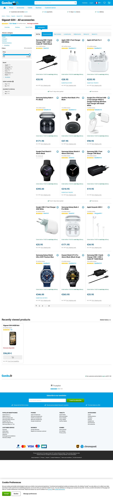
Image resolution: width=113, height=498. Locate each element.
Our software (62, 431)
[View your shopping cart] (109, 3)
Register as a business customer (38, 431)
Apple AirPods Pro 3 (94, 40)
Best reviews (57, 34)
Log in (91, 3)
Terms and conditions (66, 457)
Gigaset (13, 16)
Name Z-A (94, 34)
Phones (33, 412)
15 (49, 305)
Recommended (47, 34)
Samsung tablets (63, 416)
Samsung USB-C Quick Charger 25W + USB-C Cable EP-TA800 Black (95, 257)
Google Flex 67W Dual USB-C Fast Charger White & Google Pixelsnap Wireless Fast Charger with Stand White (97, 101)
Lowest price (67, 34)
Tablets (30, 8)
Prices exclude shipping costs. (73, 453)
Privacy (42, 457)
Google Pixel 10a (6, 421)
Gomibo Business (35, 429)
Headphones (91, 421)
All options (6, 45)
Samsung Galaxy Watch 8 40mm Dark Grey (71, 152)
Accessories (20, 8)
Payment (4, 429)
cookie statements (60, 489)
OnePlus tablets (63, 421)
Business (38, 8)
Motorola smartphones (36, 419)
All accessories (27, 16)
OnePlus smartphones (36, 418)
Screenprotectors (92, 416)
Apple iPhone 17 (6, 414)
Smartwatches (91, 422)
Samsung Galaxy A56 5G (8, 419)
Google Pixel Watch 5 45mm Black (43, 152)
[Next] (109, 305)
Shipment (4, 434)
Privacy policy (62, 432)
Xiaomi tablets (62, 418)
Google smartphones (36, 421)
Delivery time (5, 432)
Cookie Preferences (55, 457)
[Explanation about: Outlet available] (13, 81)
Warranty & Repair (6, 437)
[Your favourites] (104, 3)
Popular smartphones (9, 412)
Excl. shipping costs (45, 85)
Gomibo (61, 427)
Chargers (90, 418)
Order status (5, 431)
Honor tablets (62, 419)
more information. (72, 454)
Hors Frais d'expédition (13, 361)
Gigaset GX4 (20, 16)
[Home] (4, 8)
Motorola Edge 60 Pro (7, 422)
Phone (11, 8)
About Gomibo (62, 429)
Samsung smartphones (36, 416)
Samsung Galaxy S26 (7, 418)
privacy (50, 489)
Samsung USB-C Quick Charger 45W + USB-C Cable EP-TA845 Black (44, 42)
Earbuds (90, 419)
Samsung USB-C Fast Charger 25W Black (94, 152)
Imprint (47, 457)
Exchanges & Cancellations (8, 436)
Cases (89, 414)
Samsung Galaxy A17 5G (8, 424)
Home (3, 16)
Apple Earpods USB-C (94, 207)
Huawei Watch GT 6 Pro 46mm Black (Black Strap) (71, 256)
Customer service (50, 8)
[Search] (75, 2)
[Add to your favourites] (57, 40)
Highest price (77, 34)
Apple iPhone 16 (6, 416)
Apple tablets (62, 414)
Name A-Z (86, 34)
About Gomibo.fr (35, 457)
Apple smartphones (35, 414)
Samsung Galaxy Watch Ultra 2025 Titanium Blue (45, 256)
